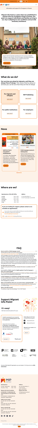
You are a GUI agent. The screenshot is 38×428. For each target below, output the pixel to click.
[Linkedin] (4, 416)
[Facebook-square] (1, 416)
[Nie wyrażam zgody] (36, 425)
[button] (36, 5)
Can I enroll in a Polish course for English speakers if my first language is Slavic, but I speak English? (17, 271)
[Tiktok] (12, 416)
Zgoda (19, 426)
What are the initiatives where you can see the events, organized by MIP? (17, 282)
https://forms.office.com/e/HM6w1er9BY (10, 253)
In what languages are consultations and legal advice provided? (15, 276)
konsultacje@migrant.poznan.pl (11, 213)
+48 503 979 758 (10, 216)
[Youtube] (10, 416)
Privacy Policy (3, 420)
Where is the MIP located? (7, 287)
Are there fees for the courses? (8, 265)
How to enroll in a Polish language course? (10, 251)
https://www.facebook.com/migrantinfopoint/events (20, 285)
